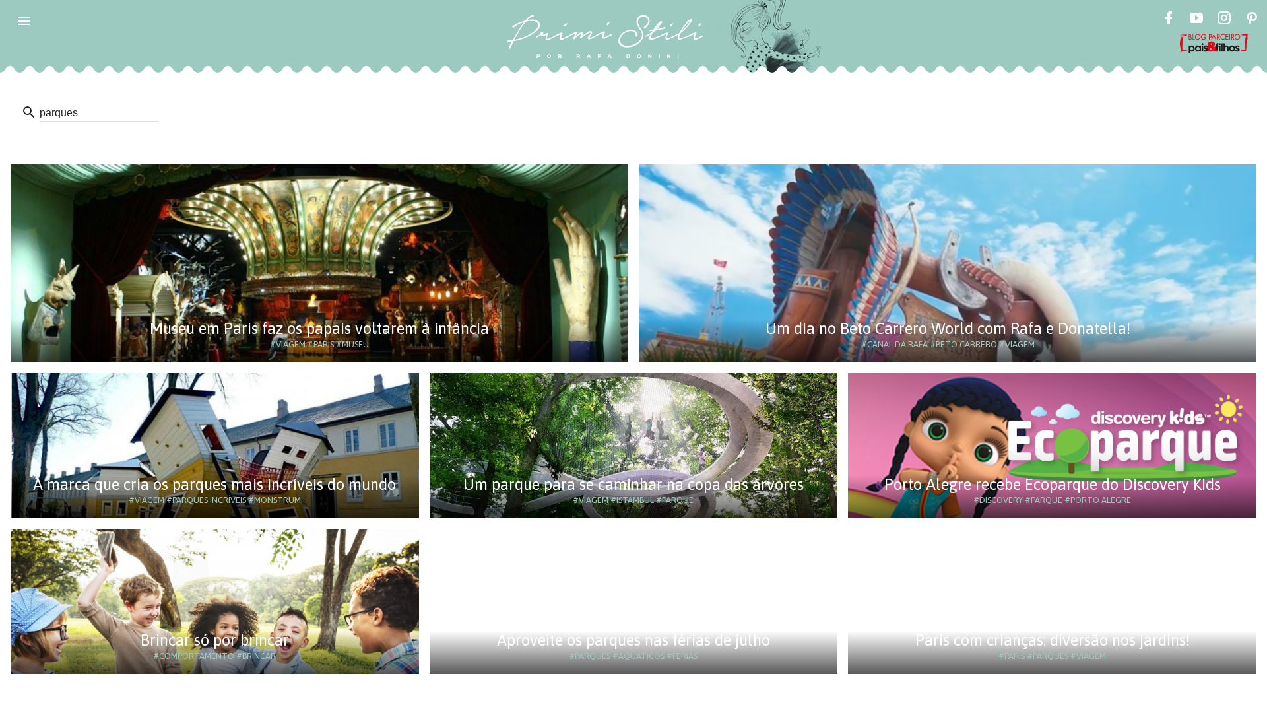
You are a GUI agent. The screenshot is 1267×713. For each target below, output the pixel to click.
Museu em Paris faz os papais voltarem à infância (319, 328)
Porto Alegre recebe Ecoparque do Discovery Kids (1052, 484)
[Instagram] (1224, 19)
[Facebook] (1168, 19)
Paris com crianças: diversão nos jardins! (1052, 640)
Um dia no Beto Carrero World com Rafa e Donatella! (947, 328)
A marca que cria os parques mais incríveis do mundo (214, 484)
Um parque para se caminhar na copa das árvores (633, 484)
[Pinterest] (1251, 19)
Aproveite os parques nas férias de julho (633, 640)
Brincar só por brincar (215, 640)
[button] (24, 21)
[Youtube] (1196, 19)
